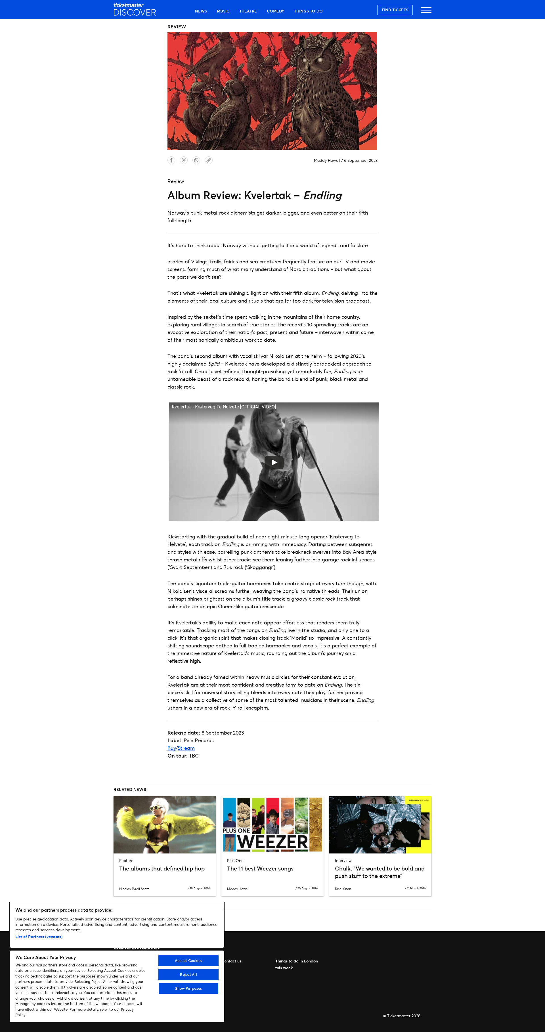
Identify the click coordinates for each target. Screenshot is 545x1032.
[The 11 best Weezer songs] (272, 824)
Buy (171, 747)
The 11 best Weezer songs (260, 868)
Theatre (248, 11)
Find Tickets (395, 9)
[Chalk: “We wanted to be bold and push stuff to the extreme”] (380, 824)
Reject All (188, 974)
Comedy (275, 11)
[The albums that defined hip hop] (165, 824)
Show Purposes (188, 988)
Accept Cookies (188, 960)
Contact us (231, 961)
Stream (186, 747)
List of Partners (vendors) (38, 936)
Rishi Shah (343, 889)
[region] (117, 962)
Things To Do (308, 11)
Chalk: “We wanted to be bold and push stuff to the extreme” (380, 872)
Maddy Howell (327, 160)
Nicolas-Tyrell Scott (134, 889)
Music (223, 11)
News (201, 11)
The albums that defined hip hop (162, 868)
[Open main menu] (426, 12)
